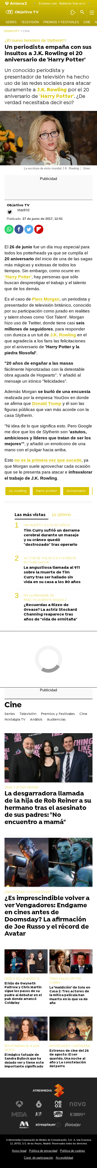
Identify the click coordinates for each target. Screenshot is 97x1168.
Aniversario (76, 491)
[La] (70, 962)
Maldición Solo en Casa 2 (75, 3)
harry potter (46, 491)
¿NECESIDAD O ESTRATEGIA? (28, 892)
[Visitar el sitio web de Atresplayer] (48, 1124)
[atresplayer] (73, 12)
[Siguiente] (89, 3)
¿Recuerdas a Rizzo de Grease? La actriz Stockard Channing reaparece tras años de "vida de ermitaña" (50, 612)
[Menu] (91, 12)
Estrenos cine (48, 3)
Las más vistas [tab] (30, 515)
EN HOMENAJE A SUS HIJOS (22, 1048)
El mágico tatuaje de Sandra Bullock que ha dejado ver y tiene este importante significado (24, 1061)
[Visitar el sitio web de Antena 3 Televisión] (19, 1104)
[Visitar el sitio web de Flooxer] (73, 1124)
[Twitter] (10, 212)
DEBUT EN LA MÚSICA (22, 979)
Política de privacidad (43, 1150)
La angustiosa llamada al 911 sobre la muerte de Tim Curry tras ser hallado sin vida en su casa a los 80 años (52, 574)
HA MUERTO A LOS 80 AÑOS (47, 525)
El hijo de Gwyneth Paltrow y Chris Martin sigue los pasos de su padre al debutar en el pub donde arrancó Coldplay (23, 993)
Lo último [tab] (61, 515)
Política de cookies (72, 1150)
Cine (86, 22)
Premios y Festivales (61, 22)
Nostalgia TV (15, 719)
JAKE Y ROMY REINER (22, 787)
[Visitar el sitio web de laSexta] (39, 1104)
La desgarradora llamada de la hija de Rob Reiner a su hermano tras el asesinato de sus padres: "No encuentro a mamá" (48, 808)
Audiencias (56, 719)
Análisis (36, 719)
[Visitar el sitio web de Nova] (77, 1104)
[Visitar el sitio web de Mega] (19, 1114)
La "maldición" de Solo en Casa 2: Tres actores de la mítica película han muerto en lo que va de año (69, 995)
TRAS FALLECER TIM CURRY (65, 981)
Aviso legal (19, 1150)
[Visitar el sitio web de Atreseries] (39, 1114)
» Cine (25, 31)
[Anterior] (34, 3)
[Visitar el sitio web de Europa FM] (77, 1114)
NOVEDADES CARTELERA (69, 1046)
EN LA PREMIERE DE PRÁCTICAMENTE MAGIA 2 (45, 597)
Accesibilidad (64, 1157)
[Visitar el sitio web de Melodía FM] (24, 1124)
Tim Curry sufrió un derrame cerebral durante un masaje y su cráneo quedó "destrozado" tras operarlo (52, 537)
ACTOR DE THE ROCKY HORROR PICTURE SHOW (50, 560)
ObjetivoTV (11, 31)
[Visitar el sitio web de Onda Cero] (58, 1114)
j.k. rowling (17, 491)
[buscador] (82, 12)
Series (11, 22)
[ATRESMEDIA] (48, 1090)
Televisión (30, 22)
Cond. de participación (38, 1157)
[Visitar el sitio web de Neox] (58, 1104)
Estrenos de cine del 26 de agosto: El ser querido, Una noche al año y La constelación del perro (69, 1058)
